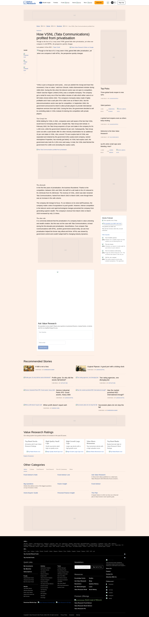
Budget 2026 (44, 576)
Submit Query (43, 347)
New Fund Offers (61, 576)
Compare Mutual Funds (63, 572)
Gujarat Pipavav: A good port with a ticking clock (105, 367)
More (85, 2)
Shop (90, 581)
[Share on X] (25, 61)
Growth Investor (44, 585)
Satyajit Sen (64, 383)
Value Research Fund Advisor (83, 603)
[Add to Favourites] (25, 75)
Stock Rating (93, 589)
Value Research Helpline (46, 577)
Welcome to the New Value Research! (110, 132)
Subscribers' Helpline (46, 568)
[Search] (108, 2)
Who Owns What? (62, 583)
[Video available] (121, 151)
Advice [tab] (25, 469)
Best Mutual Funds (62, 570)
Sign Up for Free (97, 567)
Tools (59, 566)
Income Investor (44, 587)
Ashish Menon (111, 151)
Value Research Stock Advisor (83, 605)
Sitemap (78, 615)
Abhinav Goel (56, 408)
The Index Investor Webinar (47, 583)
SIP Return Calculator (63, 574)
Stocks (74, 2)
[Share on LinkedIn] (26, 68)
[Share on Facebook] (26, 54)
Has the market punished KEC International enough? (115, 392)
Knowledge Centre (79, 578)
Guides (91, 578)
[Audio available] (122, 110)
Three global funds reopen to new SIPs (112, 94)
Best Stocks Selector (62, 577)
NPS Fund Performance (63, 585)
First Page (43, 597)
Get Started (43, 572)
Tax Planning (44, 589)
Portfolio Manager (62, 568)
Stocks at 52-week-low (29, 594)
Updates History (93, 584)
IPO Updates (44, 593)
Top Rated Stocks (28, 588)
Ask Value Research (80, 581)
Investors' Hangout (45, 579)
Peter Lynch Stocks (28, 592)
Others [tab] (71, 469)
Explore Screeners (29, 456)
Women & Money (45, 574)
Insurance (43, 591)
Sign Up (121, 2)
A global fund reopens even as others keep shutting (113, 119)
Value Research (114, 137)
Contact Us (109, 574)
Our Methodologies (80, 586)
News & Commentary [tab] (61, 469)
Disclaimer (71, 615)
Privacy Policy (64, 615)
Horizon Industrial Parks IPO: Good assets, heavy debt (63, 392)
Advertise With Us (111, 577)
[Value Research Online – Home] (30, 2)
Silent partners (106, 105)
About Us (109, 568)
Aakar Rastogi (114, 98)
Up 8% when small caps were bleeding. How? (111, 145)
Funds (62, 2)
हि (114, 2)
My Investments (28, 566)
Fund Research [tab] (40, 469)
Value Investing (44, 581)
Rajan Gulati (56, 47)
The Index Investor (45, 570)
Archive (43, 566)
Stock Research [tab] (50, 469)
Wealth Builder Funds (29, 577)
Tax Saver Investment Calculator (63, 580)
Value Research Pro (80, 608)
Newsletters (77, 584)
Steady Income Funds (29, 579)
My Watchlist (27, 569)
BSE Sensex (26, 596)
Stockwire (59, 26)
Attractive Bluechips (28, 590)
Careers (108, 571)
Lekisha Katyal (100, 369)
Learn (90, 586)
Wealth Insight (46, 2)
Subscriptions (28, 571)
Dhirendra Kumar (111, 110)
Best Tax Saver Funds (29, 581)
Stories (48, 26)
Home (38, 26)
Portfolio (55, 2)
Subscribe (99, 2)
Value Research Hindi (80, 589)
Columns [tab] (32, 469)
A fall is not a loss (42, 367)
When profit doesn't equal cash (55, 405)
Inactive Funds (61, 587)
